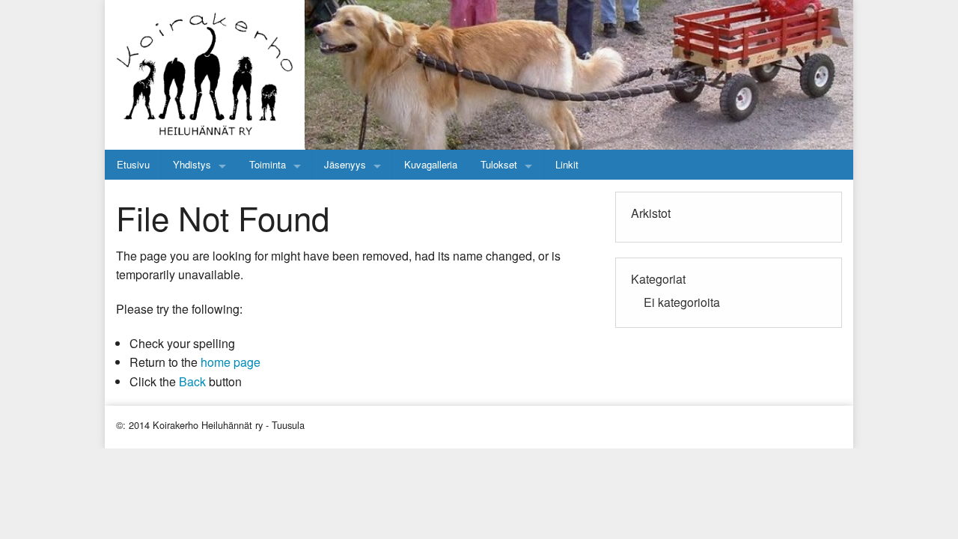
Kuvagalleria (430, 164)
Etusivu (133, 164)
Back (192, 381)
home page (230, 362)
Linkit (567, 164)
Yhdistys (192, 164)
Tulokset (498, 164)
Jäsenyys (345, 164)
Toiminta (267, 164)
